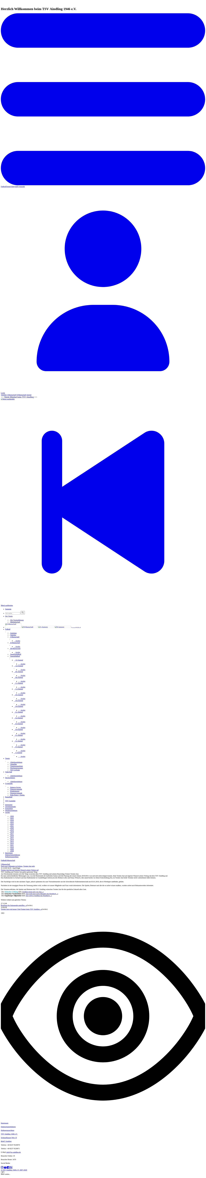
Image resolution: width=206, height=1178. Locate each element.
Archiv (17, 641)
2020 (11, 828)
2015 (11, 837)
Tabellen (4, 395)
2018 (11, 832)
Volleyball (14, 186)
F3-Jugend (18, 747)
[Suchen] (23, 612)
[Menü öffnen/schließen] (5, 618)
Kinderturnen (14, 791)
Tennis (8, 186)
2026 (11, 816)
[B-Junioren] (63, 627)
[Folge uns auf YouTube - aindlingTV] (5, 1168)
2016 (11, 835)
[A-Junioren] (46, 627)
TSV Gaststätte (10, 801)
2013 (11, 841)
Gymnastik (21, 186)
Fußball (3, 186)
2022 (11, 824)
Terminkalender (10, 807)
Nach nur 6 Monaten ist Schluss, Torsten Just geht (18, 866)
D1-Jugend (18, 695)
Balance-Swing (15, 787)
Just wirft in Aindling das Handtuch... (39, 896)
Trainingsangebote (16, 766)
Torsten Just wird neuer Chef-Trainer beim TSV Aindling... (21, 909)
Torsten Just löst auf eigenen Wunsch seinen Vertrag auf (20, 870)
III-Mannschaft (14, 648)
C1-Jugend (18, 683)
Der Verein (9, 616)
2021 (11, 826)
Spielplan (13, 633)
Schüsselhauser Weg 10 (9, 1138)
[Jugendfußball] (79, 627)
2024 (11, 820)
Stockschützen (10, 778)
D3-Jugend (18, 706)
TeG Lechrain (14, 770)
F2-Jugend (18, 741)
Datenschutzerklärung (8, 1127)
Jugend (29, 395)
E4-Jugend (18, 729)
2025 (11, 818)
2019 (11, 830)
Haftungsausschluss (7, 1130)
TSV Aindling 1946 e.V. (9, 1134)
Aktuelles (13, 764)
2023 (11, 822)
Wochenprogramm (16, 768)
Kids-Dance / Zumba (17, 795)
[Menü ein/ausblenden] (103, 185)
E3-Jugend (18, 724)
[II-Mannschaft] (30, 627)
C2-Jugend (18, 689)
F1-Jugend (18, 735)
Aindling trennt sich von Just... (33, 892)
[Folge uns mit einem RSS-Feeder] (11, 1168)
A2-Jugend (18, 666)
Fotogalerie (9, 808)
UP (3, 1172)
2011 (11, 845)
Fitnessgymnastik (15, 789)
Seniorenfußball (15, 654)
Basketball (8, 797)
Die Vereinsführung (16, 620)
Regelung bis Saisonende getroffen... (14, 905)
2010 (11, 847)
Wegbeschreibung (11, 810)
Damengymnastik (15, 793)
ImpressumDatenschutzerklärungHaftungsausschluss (12, 855)
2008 (11, 851)
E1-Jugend (18, 712)
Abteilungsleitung (15, 762)
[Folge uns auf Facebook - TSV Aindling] (8, 1168)
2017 (11, 834)
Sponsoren (8, 805)
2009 (11, 849)
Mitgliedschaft (14, 622)
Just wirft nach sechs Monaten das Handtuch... (42, 894)
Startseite (8, 609)
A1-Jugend (18, 660)
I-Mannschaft (11, 395)
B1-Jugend (18, 672)
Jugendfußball (14, 656)
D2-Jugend (18, 700)
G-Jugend (18, 753)
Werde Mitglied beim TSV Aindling (19, 397)
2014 (11, 839)
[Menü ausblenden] (8, 399)
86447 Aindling (6, 1141)
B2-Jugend (18, 677)
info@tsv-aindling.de (13, 1152)
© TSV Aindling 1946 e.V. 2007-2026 (14, 1170)
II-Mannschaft (21, 395)
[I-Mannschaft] (13, 627)
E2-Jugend (18, 718)
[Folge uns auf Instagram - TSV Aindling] (2, 1168)
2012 (11, 843)
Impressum (4, 1123)
